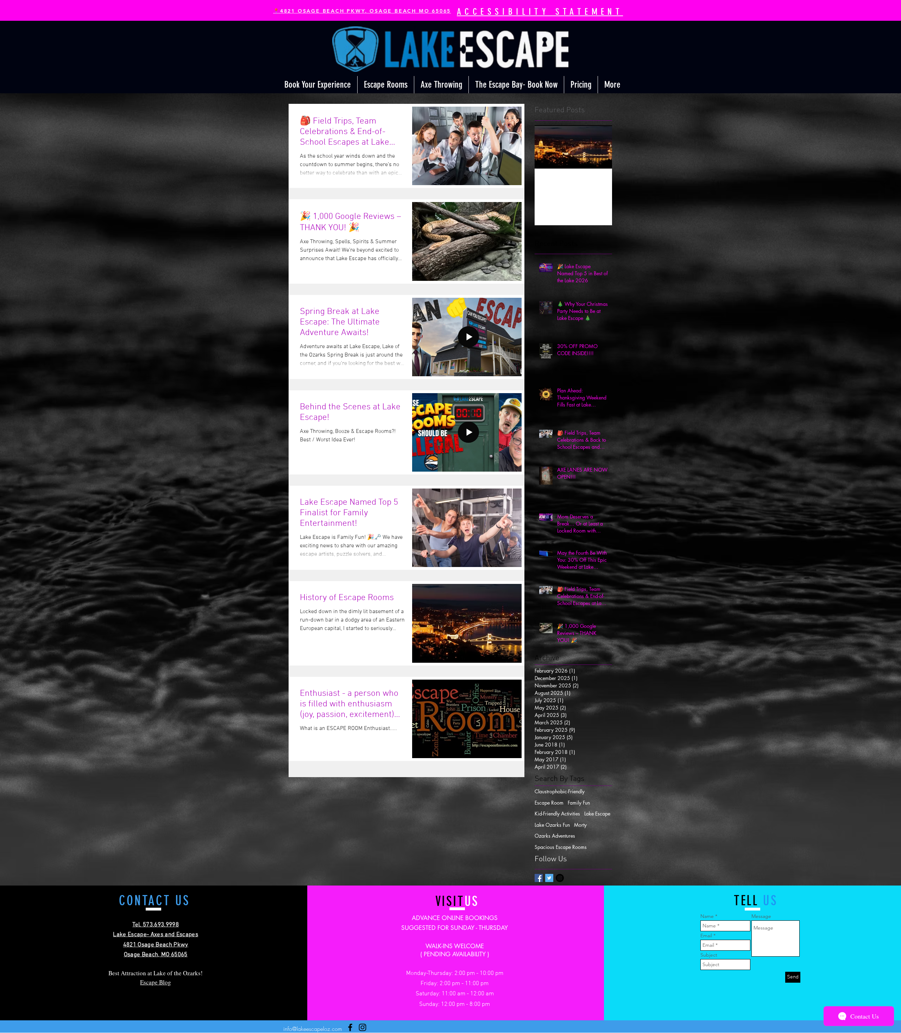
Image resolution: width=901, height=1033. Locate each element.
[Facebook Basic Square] (539, 878)
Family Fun (579, 802)
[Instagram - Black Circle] (560, 878)
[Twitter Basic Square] (549, 878)
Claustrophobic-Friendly (560, 791)
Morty (580, 824)
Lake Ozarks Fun (552, 824)
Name (707, 916)
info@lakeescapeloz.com (312, 1029)
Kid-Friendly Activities (557, 813)
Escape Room (549, 802)
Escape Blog (155, 982)
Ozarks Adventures (555, 835)
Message (761, 916)
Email (706, 935)
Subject (708, 954)
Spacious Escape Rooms (561, 847)
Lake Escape (597, 813)
